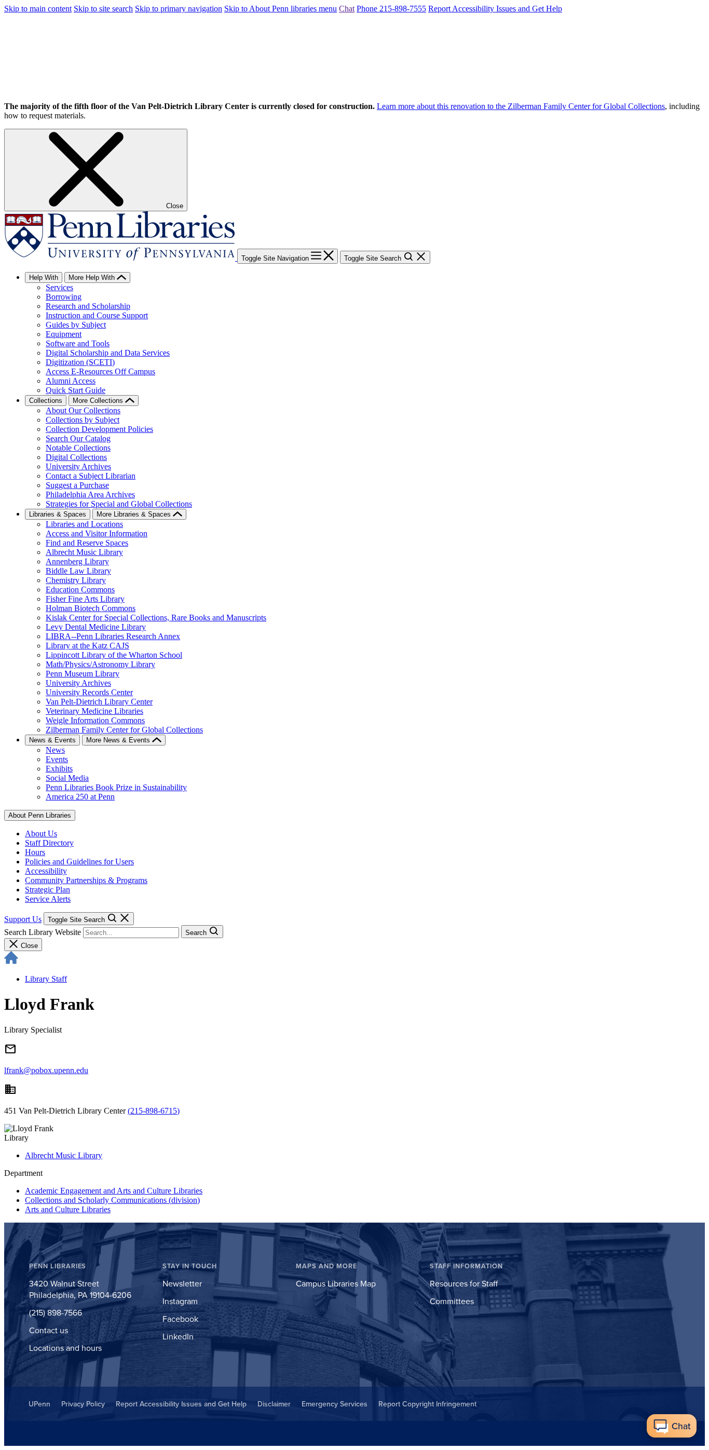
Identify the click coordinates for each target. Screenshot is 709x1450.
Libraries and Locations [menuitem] (84, 524)
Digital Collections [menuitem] (76, 457)
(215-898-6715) (154, 1110)
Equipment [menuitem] (63, 334)
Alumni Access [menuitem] (71, 380)
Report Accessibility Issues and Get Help (495, 8)
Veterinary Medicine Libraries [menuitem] (94, 711)
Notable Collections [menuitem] (78, 447)
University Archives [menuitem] (78, 466)
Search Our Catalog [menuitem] (78, 438)
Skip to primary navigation (178, 8)
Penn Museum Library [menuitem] (82, 673)
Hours (35, 852)
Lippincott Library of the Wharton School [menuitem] (114, 655)
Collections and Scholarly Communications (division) (112, 1200)
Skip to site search (103, 8)
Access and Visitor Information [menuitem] (96, 533)
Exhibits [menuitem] (59, 768)
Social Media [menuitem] (67, 778)
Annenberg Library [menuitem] (77, 561)
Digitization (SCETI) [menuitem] (80, 362)
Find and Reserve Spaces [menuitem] (87, 542)
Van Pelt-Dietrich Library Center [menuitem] (99, 701)
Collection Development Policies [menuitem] (99, 429)
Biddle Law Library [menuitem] (78, 570)
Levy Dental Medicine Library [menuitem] (96, 626)
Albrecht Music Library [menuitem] (84, 552)
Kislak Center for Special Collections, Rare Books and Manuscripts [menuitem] (156, 617)
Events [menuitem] (57, 759)
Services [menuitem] (59, 287)
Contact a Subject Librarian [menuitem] (90, 475)
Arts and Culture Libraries (68, 1209)
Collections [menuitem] (45, 400)
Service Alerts (48, 899)
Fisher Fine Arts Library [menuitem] (85, 598)
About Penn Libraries (39, 815)
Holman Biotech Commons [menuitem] (90, 608)
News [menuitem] (55, 750)
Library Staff (46, 978)
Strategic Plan (47, 889)
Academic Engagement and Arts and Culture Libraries (113, 1190)
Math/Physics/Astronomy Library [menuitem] (100, 664)
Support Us (23, 919)
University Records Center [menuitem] (89, 692)
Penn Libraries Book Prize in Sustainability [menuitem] (116, 787)
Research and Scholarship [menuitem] (88, 306)
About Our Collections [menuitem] (83, 410)
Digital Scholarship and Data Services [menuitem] (108, 352)
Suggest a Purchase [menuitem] (77, 485)
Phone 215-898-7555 (391, 8)
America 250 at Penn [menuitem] (80, 796)
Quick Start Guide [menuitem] (75, 390)
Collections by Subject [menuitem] (82, 419)
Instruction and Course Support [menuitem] (97, 315)
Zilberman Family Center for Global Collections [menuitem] (124, 729)
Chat (346, 8)
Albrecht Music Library (63, 1155)
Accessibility (46, 870)
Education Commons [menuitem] (80, 589)
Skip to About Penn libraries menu (280, 8)
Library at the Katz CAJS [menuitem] (87, 645)
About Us (41, 833)
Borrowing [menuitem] (63, 296)
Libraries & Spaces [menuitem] (57, 514)
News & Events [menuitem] (52, 740)
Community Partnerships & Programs (86, 880)
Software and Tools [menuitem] (78, 343)
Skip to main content (38, 8)
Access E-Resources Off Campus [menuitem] (100, 371)
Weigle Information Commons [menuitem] (95, 720)
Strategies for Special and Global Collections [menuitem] (119, 503)
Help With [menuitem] (43, 277)
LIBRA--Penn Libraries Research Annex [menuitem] (113, 636)
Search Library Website (42, 932)
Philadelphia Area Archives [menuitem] (90, 494)
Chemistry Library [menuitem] (76, 580)
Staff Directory (49, 842)
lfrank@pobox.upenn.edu (46, 1070)
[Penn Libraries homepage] (120, 257)
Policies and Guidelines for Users (79, 861)
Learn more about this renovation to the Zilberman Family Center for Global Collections (521, 106)
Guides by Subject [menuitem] (76, 324)
